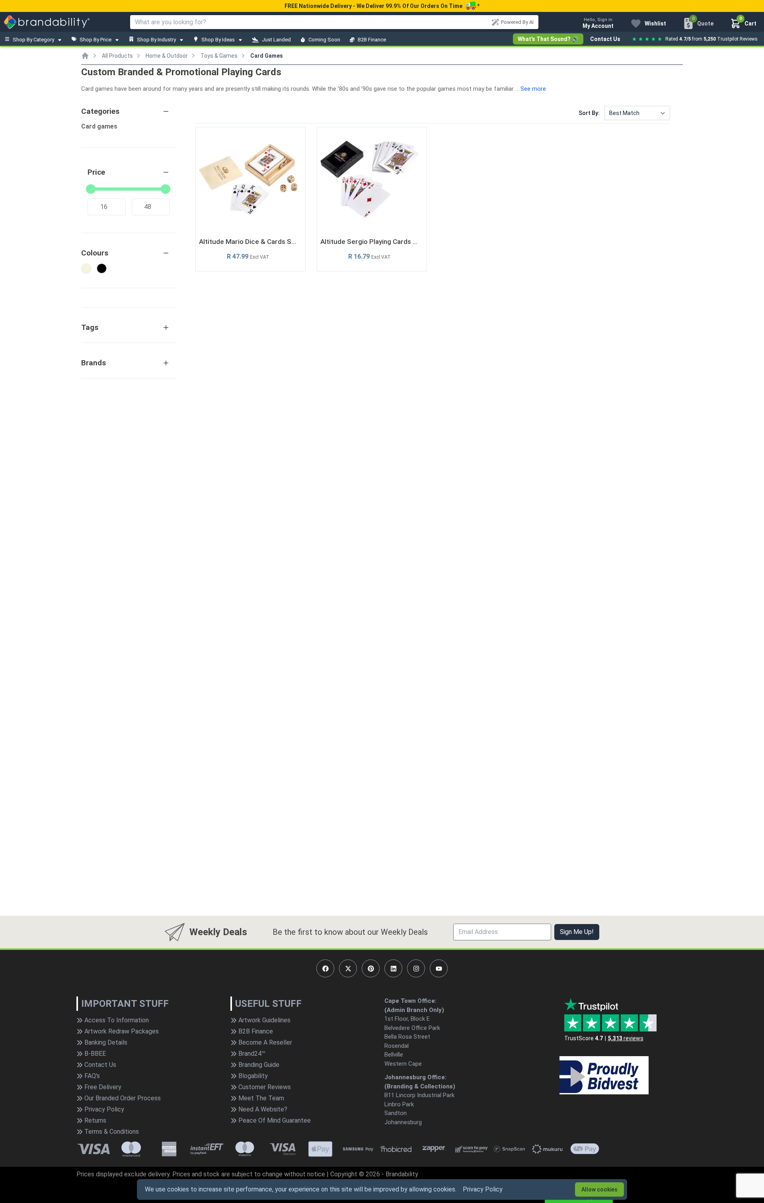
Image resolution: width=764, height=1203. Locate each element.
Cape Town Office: (410, 1000)
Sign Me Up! (577, 932)
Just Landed (276, 40)
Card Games (266, 56)
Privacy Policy (483, 1189)
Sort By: (589, 113)
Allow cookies (599, 1189)
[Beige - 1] (86, 268)
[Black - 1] (102, 268)
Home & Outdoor (167, 56)
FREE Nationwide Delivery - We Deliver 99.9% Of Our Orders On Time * (382, 6)
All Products (117, 56)
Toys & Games (219, 56)
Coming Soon (324, 40)
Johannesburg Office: (415, 1077)
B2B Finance (372, 40)
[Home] (85, 56)
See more (533, 88)
